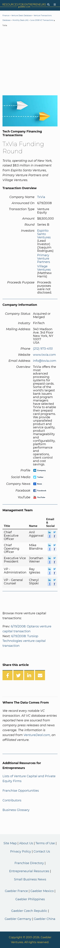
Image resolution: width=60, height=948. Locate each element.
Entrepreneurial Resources (29, 871)
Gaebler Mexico (42, 891)
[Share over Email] (40, 675)
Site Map (10, 843)
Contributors (11, 800)
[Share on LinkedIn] (29, 675)
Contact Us (42, 851)
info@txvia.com (44, 360)
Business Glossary (16, 810)
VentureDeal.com (37, 735)
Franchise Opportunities (20, 790)
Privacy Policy (20, 851)
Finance (5, 15)
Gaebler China (44, 919)
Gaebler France (16, 891)
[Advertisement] (30, 61)
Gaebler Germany (18, 919)
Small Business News (30, 879)
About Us (26, 843)
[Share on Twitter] (18, 675)
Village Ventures (44, 268)
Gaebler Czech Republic (29, 911)
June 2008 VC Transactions (42, 20)
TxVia (41, 197)
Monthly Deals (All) (20, 20)
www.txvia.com (44, 354)
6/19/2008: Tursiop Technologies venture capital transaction (24, 641)
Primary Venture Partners (43, 258)
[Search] (48, 4)
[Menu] (55, 4)
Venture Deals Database (21, 15)
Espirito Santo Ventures (44, 234)
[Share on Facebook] (7, 675)
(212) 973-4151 (43, 348)
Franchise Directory (29, 863)
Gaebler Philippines (30, 899)
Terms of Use (45, 843)
